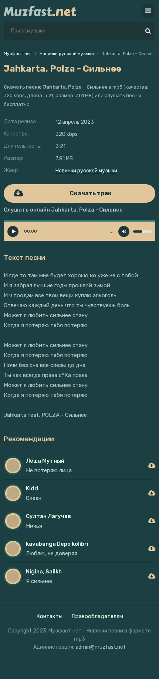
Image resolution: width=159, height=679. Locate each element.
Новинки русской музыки (86, 171)
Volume (123, 231)
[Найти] (148, 31)
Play (12, 231)
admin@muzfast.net (100, 647)
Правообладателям (97, 616)
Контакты (49, 616)
